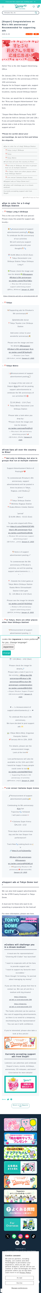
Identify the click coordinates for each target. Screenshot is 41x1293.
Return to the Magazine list (20, 1105)
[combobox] (20, 12)
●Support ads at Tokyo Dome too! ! (17, 181)
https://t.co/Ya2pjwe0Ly (21, 851)
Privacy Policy (25, 1272)
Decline (19, 1283)
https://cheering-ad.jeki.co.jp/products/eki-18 (20, 296)
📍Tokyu (8, 154)
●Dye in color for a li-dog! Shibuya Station (20, 146)
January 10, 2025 (20, 872)
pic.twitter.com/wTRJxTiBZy (20, 281)
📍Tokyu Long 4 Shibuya (14, 150)
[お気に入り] (34, 7)
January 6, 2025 (27, 289)
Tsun (37, 197)
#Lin (32, 232)
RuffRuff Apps (29, 197)
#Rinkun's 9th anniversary (20, 277)
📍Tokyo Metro (10, 158)
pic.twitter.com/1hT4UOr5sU (20, 604)
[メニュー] (3, 6)
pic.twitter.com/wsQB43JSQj (20, 688)
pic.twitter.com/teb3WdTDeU (20, 772)
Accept (19, 1278)
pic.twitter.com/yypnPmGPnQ (20, 428)
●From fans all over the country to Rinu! (19, 162)
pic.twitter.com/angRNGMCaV (20, 863)
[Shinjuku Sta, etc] (36, 13)
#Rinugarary (27, 274)
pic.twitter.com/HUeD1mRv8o (20, 533)
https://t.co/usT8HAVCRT (20, 526)
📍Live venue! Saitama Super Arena (19, 177)
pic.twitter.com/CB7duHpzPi (20, 352)
